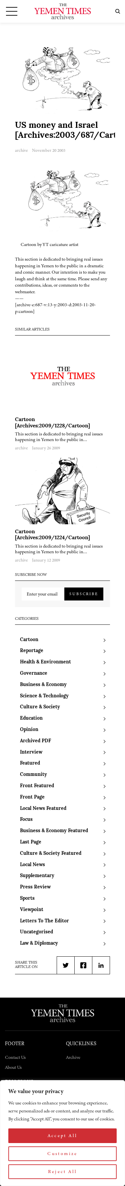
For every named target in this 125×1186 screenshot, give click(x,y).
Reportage (31, 650)
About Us (13, 1067)
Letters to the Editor (44, 921)
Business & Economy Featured (54, 831)
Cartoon (29, 639)
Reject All (62, 1171)
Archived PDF (35, 741)
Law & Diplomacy (39, 943)
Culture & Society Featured (50, 853)
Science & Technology (44, 696)
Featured (30, 763)
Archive (73, 1057)
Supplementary (37, 875)
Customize (62, 1153)
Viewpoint (31, 909)
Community (33, 774)
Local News (32, 864)
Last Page (30, 842)
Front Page (32, 797)
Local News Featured (43, 808)
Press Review (35, 887)
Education (31, 718)
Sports (27, 898)
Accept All (63, 1135)
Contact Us (15, 1057)
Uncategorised (36, 932)
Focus (26, 819)
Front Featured (37, 786)
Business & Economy (43, 684)
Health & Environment (45, 662)
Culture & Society (40, 707)
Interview (31, 752)
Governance (33, 673)
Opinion (29, 729)
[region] (62, 1133)
